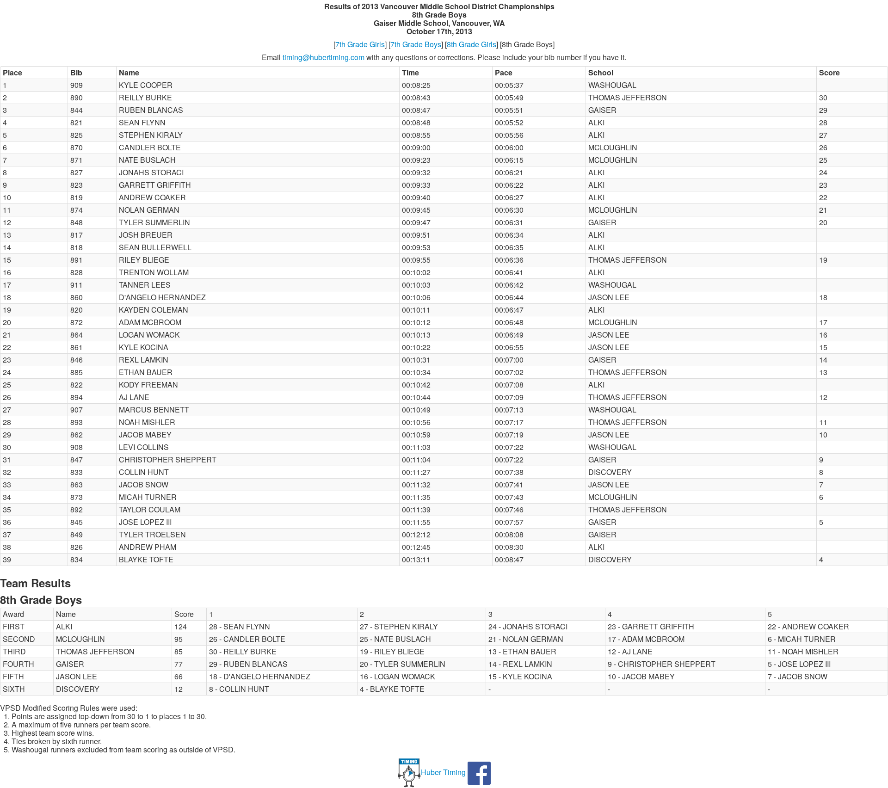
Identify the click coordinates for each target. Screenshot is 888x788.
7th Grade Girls (360, 44)
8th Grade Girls (471, 44)
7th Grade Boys (415, 44)
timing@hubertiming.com (323, 57)
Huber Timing (443, 772)
